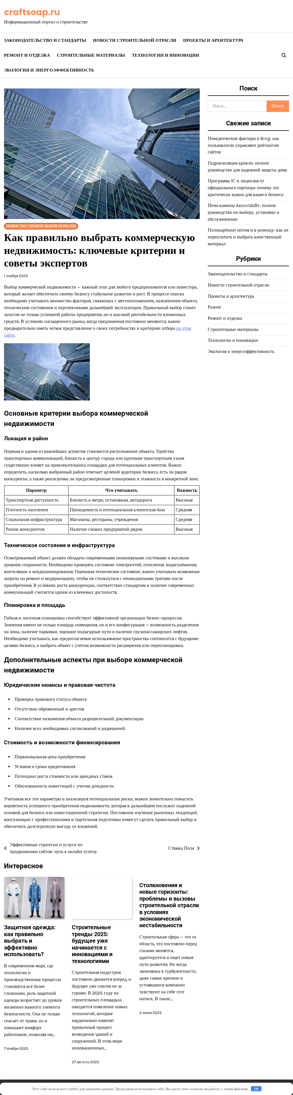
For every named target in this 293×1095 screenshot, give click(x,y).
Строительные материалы (91, 55)
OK (256, 1089)
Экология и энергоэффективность (49, 70)
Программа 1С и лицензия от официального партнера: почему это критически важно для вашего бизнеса (245, 187)
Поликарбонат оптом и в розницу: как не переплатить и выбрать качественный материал (248, 237)
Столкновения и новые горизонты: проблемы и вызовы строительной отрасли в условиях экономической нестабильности (169, 905)
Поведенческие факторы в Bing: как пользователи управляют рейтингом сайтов (243, 145)
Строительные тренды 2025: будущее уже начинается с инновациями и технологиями (92, 944)
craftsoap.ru (32, 12)
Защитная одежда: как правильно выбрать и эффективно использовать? (30, 941)
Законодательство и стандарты (45, 40)
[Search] (284, 55)
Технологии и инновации (165, 55)
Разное (214, 307)
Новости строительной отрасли (134, 40)
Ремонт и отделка (27, 55)
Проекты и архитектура (213, 40)
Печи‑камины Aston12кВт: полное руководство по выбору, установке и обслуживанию (243, 212)
